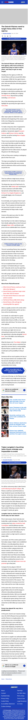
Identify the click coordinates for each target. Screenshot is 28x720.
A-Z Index (20, 704)
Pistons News (9, 679)
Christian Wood (5, 95)
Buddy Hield (15, 186)
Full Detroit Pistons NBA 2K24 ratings (13, 300)
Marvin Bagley (21, 135)
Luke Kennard (11, 98)
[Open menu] (2, 2)
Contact (3, 693)
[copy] (10, 36)
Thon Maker (17, 342)
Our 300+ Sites (21, 693)
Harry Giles (4, 105)
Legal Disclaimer (22, 701)
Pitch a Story (20, 696)
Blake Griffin (10, 225)
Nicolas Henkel (7, 33)
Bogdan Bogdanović (15, 193)
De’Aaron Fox (5, 193)
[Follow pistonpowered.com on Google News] (24, 390)
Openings (20, 690)
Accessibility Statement (8, 704)
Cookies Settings (6, 706)
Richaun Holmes (13, 133)
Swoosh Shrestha (7, 459)
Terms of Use (21, 698)
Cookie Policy (5, 701)
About (3, 690)
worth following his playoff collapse (11, 488)
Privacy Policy (5, 698)
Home (2, 679)
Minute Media (8, 710)
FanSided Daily (5, 696)
